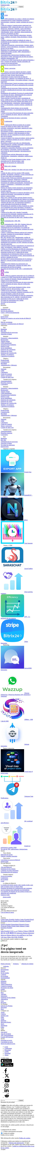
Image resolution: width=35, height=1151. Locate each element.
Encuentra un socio (6, 1040)
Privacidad (7, 1050)
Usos (2, 1001)
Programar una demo (7, 987)
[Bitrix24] (9, 3)
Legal (6, 1047)
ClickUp (3, 1014)
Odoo (2, 1027)
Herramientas (5, 969)
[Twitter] (6, 1077)
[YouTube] (7, 1082)
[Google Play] (7, 1066)
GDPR (6, 1051)
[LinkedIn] (6, 1092)
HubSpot (3, 1020)
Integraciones (5, 446)
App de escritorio (6, 1034)
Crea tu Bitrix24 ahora (7, 912)
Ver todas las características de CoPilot (12, 300)
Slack (2, 1024)
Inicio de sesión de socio (8, 1043)
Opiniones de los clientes (8, 997)
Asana (2, 1012)
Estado (3, 989)
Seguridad (7, 1053)
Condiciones (8, 1048)
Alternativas (4, 999)
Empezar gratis (5, 5)
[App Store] (6, 1062)
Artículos (3, 994)
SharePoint (4, 1025)
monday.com (4, 1015)
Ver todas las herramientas (8, 302)
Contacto (3, 974)
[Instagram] (6, 1087)
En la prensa (4, 976)
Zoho (2, 1017)
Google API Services (7, 1037)
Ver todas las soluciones (8, 445)
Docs (2, 1009)
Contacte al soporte (6, 986)
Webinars (3, 983)
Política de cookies (24, 1138)
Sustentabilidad (5, 978)
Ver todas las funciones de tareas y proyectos (14, 118)
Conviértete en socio (7, 1042)
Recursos (3, 1002)
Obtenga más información (16, 1143)
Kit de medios (5, 973)
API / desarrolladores (7, 1035)
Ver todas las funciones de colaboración (12, 162)
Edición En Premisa (6, 1006)
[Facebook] (5, 1072)
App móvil (4, 1032)
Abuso (6, 1055)
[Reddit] (6, 1097)
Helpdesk (3, 981)
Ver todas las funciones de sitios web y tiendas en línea (17, 217)
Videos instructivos (6, 984)
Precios (3, 303)
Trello (2, 1019)
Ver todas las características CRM (10, 65)
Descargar (4, 1007)
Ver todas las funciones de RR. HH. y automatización (16, 268)
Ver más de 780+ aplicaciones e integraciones (14, 849)
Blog (2, 992)
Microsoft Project (6, 1022)
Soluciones (4, 996)
